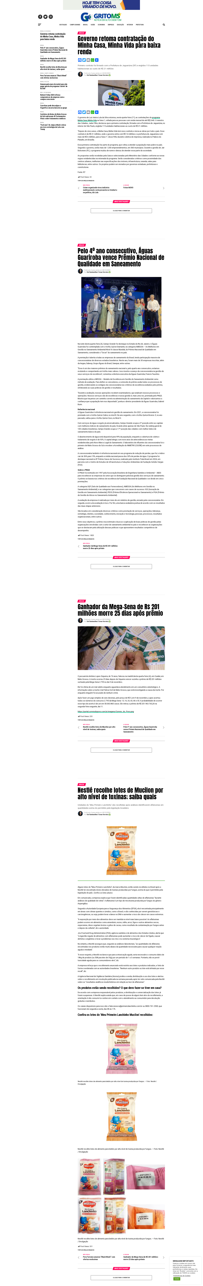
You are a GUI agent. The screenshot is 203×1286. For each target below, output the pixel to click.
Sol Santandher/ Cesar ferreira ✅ (98, 75)
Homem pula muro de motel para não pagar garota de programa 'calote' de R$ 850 (53, 86)
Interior (130, 25)
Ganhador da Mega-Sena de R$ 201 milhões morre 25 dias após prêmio (53, 59)
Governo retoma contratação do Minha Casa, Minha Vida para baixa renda (53, 37)
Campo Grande (75, 25)
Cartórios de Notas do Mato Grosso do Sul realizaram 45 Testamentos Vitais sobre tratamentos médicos (53, 116)
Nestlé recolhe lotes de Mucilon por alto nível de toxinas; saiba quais (53, 68)
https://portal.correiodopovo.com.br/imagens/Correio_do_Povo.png (106, 679)
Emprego (111, 25)
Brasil (85, 25)
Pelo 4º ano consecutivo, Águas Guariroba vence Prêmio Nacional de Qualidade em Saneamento (53, 50)
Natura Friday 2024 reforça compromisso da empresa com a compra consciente (52, 97)
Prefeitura (140, 25)
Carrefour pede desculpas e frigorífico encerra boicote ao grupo (53, 107)
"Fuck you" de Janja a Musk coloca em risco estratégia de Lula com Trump (53, 127)
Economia (101, 25)
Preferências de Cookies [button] (181, 1276)
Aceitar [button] (177, 1279)
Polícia (46, 81)
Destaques (63, 25)
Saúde (93, 25)
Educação (120, 25)
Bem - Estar (43, 92)
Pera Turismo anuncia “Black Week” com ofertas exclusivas (53, 77)
